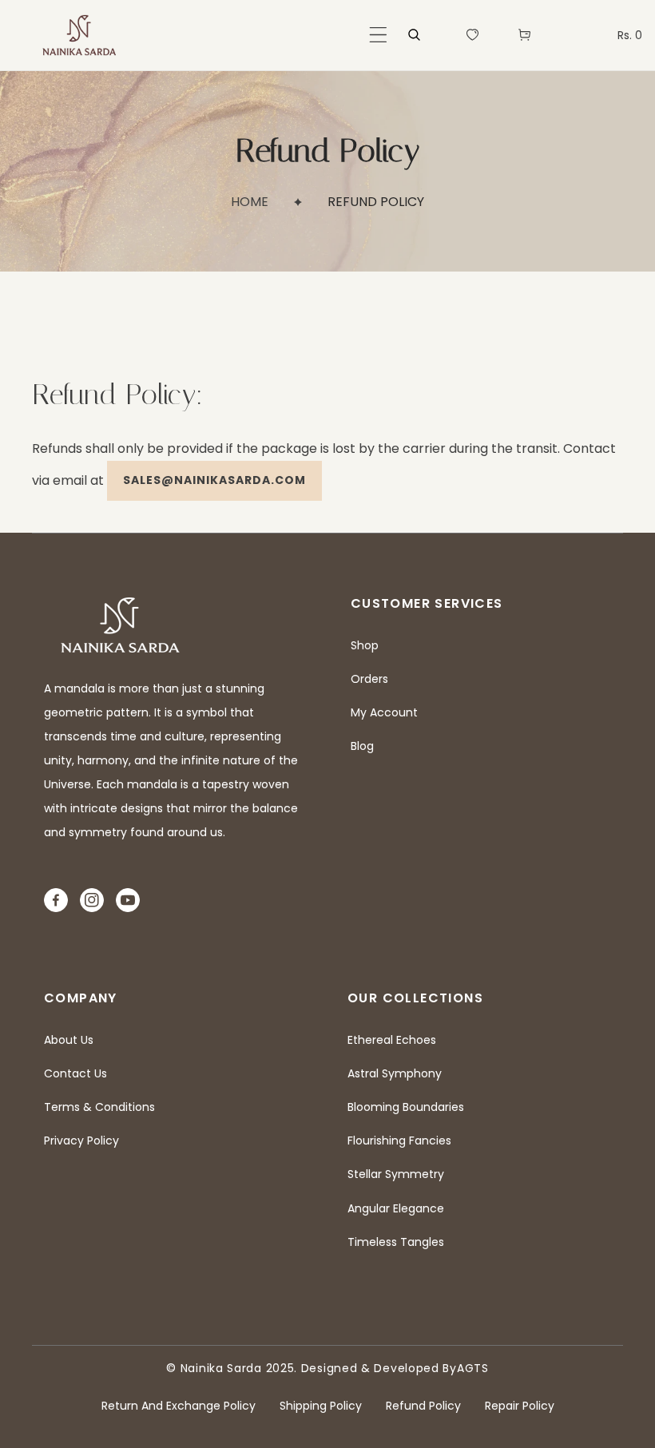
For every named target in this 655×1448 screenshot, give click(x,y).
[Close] (244, 1342)
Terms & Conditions (99, 1107)
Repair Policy (519, 1406)
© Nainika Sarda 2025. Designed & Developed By (311, 1368)
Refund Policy (423, 1406)
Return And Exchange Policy (178, 1406)
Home (249, 201)
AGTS (473, 1368)
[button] (378, 35)
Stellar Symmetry (395, 1174)
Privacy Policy (81, 1140)
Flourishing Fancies (399, 1140)
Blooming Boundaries (405, 1107)
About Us (68, 1040)
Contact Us (75, 1073)
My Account (384, 712)
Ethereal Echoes (391, 1040)
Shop (365, 645)
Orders (369, 679)
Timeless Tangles (395, 1242)
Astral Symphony (394, 1073)
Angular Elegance (395, 1208)
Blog (362, 746)
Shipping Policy (321, 1406)
